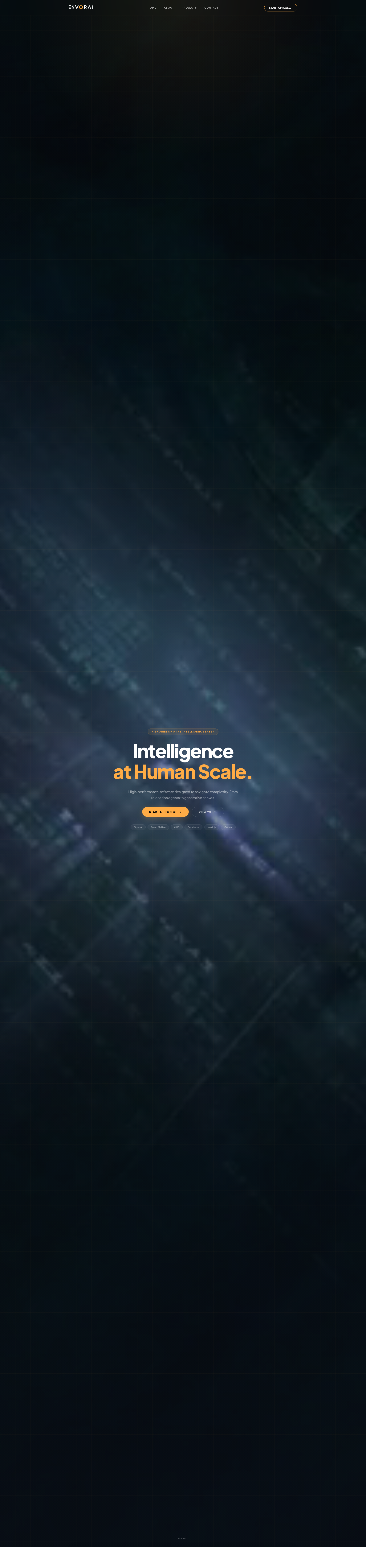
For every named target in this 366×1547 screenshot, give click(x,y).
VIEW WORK (208, 812)
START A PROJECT (281, 7)
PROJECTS (189, 7)
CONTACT (211, 7)
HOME (152, 7)
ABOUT (169, 7)
